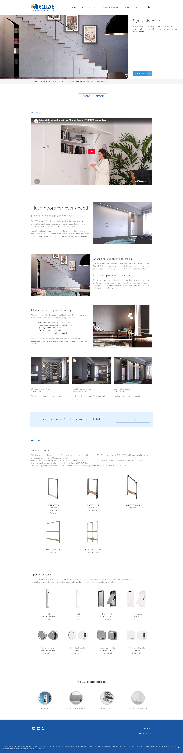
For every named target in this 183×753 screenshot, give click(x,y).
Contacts (139, 7)
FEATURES (100, 96)
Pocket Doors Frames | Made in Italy (45, 81)
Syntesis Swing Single (76, 708)
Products (93, 7)
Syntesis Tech (107, 708)
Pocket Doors (78, 7)
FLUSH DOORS (133, 420)
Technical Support (110, 7)
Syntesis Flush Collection (81, 81)
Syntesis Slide (45, 708)
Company (126, 7)
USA (146, 733)
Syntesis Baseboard (138, 708)
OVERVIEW (85, 96)
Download (139, 73)
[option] (122, 223)
